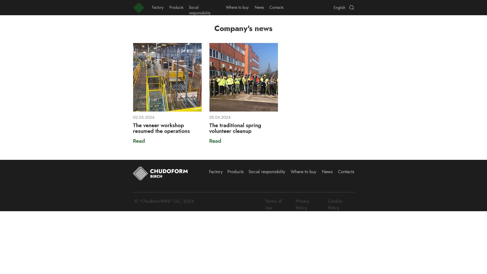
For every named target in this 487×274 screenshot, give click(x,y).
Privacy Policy (303, 204)
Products (176, 7)
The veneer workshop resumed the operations (161, 128)
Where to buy (237, 7)
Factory (158, 7)
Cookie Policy (335, 204)
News (259, 7)
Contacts (276, 7)
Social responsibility (200, 10)
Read (139, 141)
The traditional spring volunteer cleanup (235, 128)
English (339, 7)
